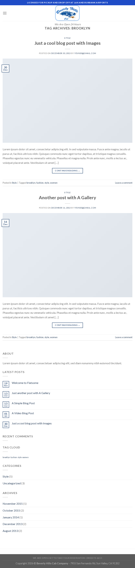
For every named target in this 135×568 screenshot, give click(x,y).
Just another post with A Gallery (31, 393)
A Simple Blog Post (23, 403)
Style (67, 38)
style (46, 182)
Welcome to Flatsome (25, 382)
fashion (40, 182)
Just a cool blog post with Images (67, 43)
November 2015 (13, 503)
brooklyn (31, 182)
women (53, 182)
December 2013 (12, 524)
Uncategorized (12, 483)
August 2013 (10, 530)
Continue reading (67, 170)
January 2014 (11, 517)
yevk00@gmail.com (85, 53)
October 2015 (11, 510)
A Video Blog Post (23, 413)
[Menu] (5, 13)
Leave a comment (123, 182)
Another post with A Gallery (67, 197)
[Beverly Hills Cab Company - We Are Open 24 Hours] (67, 13)
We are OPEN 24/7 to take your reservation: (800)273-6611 (67, 558)
